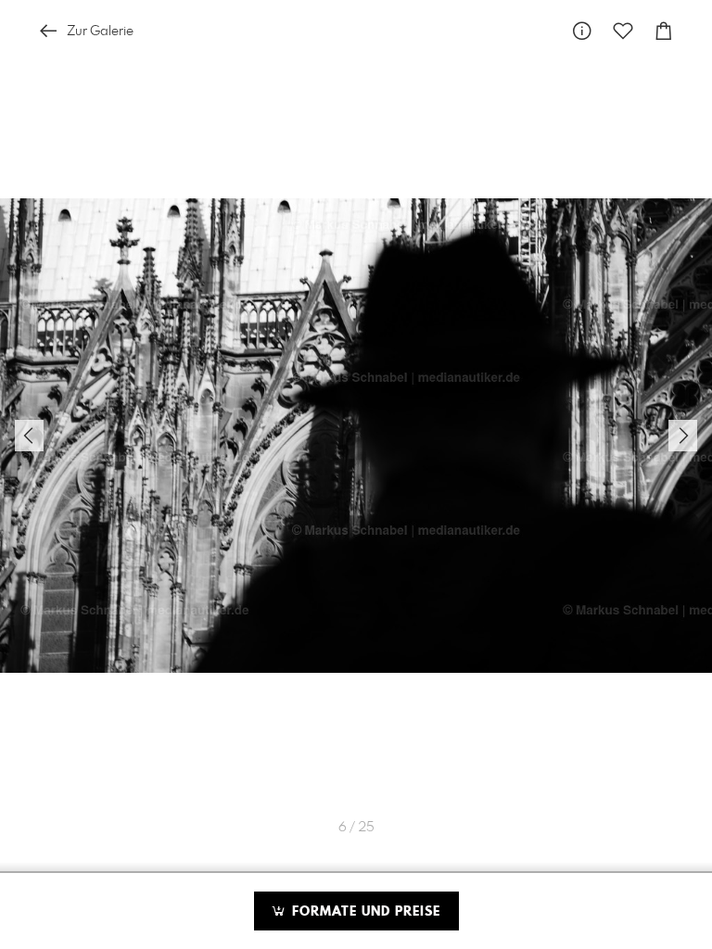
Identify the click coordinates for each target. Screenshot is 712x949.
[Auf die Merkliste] (623, 31)
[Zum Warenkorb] (664, 31)
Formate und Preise (363, 911)
